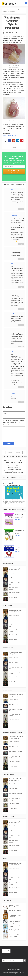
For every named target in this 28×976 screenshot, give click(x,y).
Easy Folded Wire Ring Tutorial (14, 925)
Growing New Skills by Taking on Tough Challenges (16, 568)
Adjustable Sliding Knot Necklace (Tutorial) (15, 906)
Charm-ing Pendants (14, 573)
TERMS (18, 969)
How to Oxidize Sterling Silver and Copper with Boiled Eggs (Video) (15, 921)
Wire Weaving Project (14, 592)
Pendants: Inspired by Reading (14, 588)
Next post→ (18, 452)
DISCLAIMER (21, 967)
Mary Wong (13, 292)
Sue (12, 263)
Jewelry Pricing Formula (15, 910)
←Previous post (9, 452)
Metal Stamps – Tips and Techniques (15, 915)
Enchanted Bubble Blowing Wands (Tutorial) (15, 935)
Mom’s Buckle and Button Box (15, 583)
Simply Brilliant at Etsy (9, 135)
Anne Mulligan (14, 248)
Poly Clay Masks (13, 597)
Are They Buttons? (13, 577)
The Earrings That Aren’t (15, 929)
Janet (12, 329)
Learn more (17, 519)
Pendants (14, 147)
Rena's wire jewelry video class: (11, 482)
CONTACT (6, 967)
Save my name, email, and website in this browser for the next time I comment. (13, 422)
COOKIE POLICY (13, 967)
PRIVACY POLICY (12, 969)
